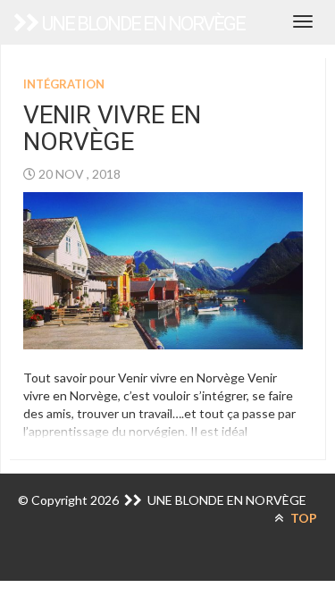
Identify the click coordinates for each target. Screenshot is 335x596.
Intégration (64, 84)
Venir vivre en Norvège (112, 128)
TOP (302, 517)
